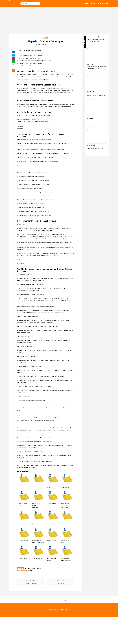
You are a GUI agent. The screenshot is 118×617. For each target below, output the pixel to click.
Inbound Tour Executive (93, 37)
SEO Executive (91, 91)
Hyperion (45, 37)
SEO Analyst (90, 64)
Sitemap (93, 3)
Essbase (33, 568)
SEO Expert (90, 118)
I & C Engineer (60, 583)
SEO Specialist (91, 145)
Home (86, 3)
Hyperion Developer (31, 583)
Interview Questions (103, 3)
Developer (27, 568)
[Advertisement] (59, 18)
